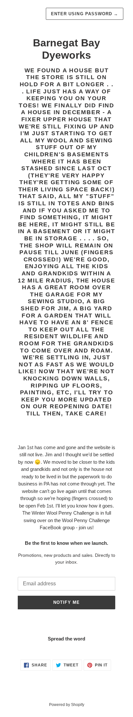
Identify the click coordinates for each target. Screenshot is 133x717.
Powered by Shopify (66, 704)
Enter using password (84, 13)
